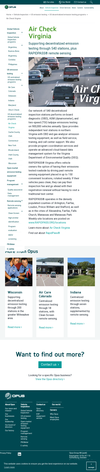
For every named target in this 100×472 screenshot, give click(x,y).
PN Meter (11, 244)
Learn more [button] (9, 467)
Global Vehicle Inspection (26, 412)
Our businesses (9, 415)
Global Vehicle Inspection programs (13, 39)
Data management (13, 194)
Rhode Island (13, 150)
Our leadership (9, 420)
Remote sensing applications (14, 206)
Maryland (12, 105)
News (74, 8)
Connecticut (13, 141)
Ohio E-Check (13, 110)
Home (8, 15)
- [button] (22, 73)
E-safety (10, 249)
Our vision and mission (11, 409)
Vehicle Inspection (51, 8)
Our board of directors (10, 426)
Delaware (12, 96)
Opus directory (40, 409)
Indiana (11, 100)
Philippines (12, 64)
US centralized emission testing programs (14, 79)
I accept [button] (91, 465)
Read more (14, 327)
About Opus (10, 404)
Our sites (50, 2)
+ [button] (22, 32)
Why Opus (54, 414)
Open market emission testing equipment (14, 172)
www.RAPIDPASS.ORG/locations (47, 222)
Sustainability (89, 8)
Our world (56, 404)
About (42, 8)
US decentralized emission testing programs (67, 15)
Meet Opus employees (54, 418)
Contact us (81, 2)
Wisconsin (12, 163)
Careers (80, 8)
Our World (66, 2)
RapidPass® (53, 233)
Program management (26, 432)
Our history (9, 430)
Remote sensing (14, 201)
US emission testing (39, 15)
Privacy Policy (5, 453)
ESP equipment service (40, 416)
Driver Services (65, 8)
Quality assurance (15, 190)
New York (12, 145)
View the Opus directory (49, 379)
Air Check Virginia (13, 18)
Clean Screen (13, 213)
